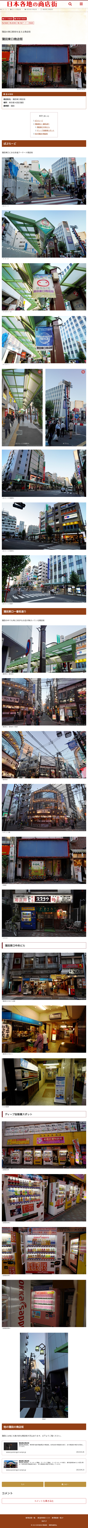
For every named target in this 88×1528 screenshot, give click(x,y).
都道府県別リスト (44, 1518)
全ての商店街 (8, 19)
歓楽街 (14, 23)
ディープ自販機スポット (45, 130)
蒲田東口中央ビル (43, 127)
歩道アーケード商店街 (26, 23)
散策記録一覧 (30, 1518)
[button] (65, 1484)
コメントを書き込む (44, 1501)
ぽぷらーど (39, 120)
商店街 (6, 23)
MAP (43, 1521)
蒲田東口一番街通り (42, 124)
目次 (41, 116)
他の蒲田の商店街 (41, 133)
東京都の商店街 (21, 19)
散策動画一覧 (57, 1518)
